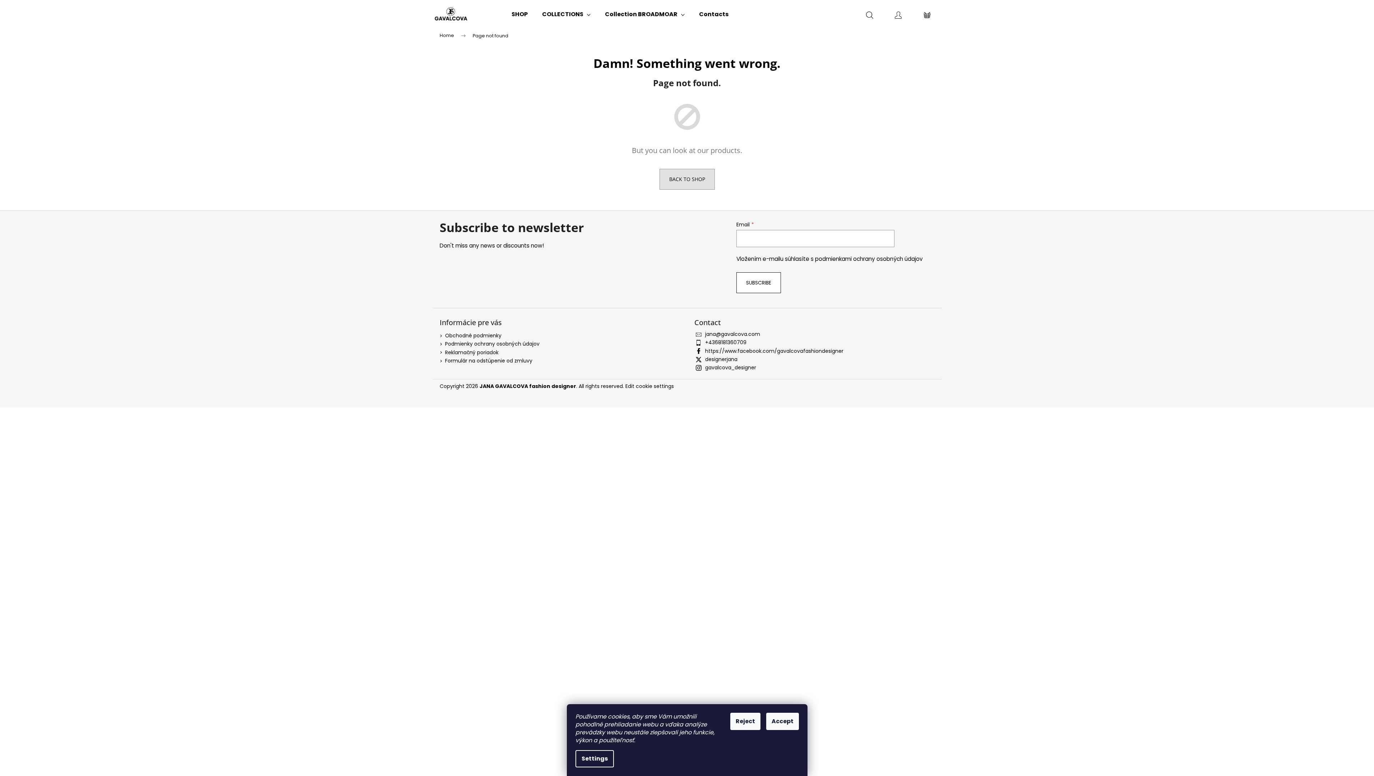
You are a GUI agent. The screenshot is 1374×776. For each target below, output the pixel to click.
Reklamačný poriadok (472, 352)
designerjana (721, 359)
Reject (745, 721)
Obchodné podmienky (473, 335)
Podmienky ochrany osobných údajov (492, 343)
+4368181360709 (725, 342)
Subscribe (758, 282)
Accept (783, 721)
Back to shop (687, 179)
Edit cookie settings (649, 386)
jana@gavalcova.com (732, 334)
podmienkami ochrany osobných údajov (869, 259)
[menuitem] (519, 14)
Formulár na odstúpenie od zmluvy (488, 360)
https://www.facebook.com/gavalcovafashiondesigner (774, 351)
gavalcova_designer (730, 367)
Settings (595, 758)
